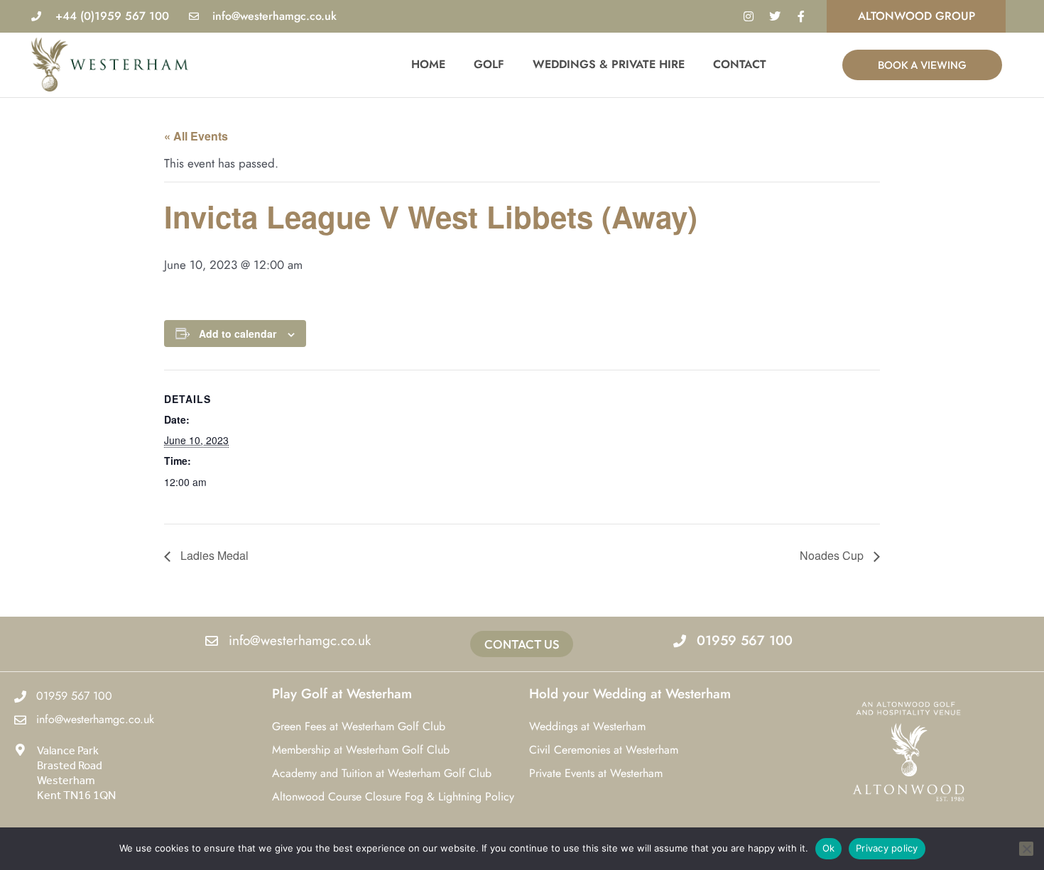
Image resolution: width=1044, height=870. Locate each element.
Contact (739, 64)
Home (428, 64)
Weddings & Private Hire (609, 64)
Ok (828, 848)
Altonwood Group (916, 16)
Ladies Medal (213, 555)
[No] (1026, 849)
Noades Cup (833, 555)
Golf (489, 64)
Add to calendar (237, 333)
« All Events (196, 136)
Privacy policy (887, 848)
